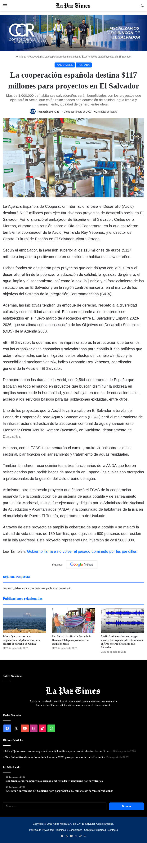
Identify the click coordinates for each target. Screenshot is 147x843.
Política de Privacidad (41, 829)
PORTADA (84, 64)
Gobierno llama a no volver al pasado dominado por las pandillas (82, 551)
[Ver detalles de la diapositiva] (73, 33)
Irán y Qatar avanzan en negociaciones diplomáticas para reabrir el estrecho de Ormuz (21, 640)
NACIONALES (35, 56)
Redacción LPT (45, 111)
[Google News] (81, 564)
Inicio (21, 56)
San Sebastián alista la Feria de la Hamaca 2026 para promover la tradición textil (71, 640)
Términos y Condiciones (69, 829)
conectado (34, 588)
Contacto (113, 829)
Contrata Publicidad (95, 829)
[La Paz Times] (73, 6)
